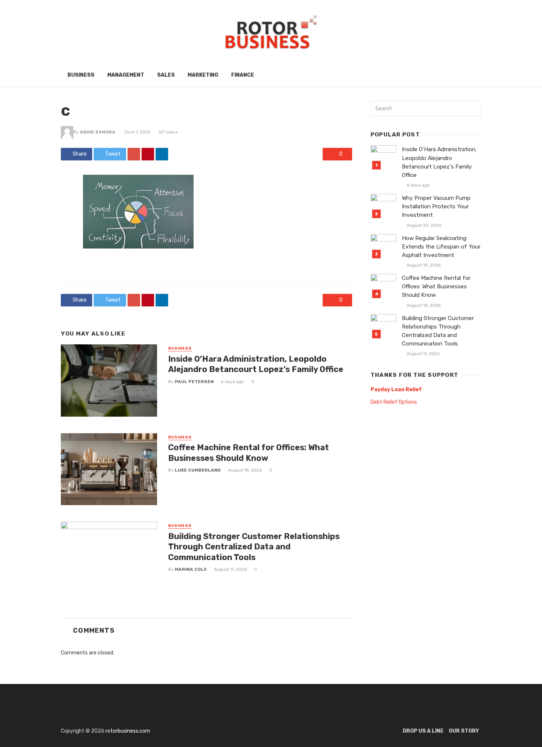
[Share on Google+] (134, 154)
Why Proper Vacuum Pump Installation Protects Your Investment (436, 206)
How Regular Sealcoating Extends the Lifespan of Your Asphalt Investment (441, 246)
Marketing (203, 75)
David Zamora (97, 132)
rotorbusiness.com (127, 731)
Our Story (464, 731)
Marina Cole (191, 569)
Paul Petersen (194, 381)
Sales (166, 75)
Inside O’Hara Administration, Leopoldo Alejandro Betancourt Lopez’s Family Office (255, 364)
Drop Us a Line (423, 731)
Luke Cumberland (198, 470)
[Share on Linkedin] (162, 154)
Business (80, 75)
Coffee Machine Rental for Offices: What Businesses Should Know (248, 452)
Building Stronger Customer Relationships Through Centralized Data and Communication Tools (254, 547)
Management (125, 75)
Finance (242, 75)
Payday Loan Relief (396, 389)
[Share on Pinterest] (148, 154)
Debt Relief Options (394, 402)
